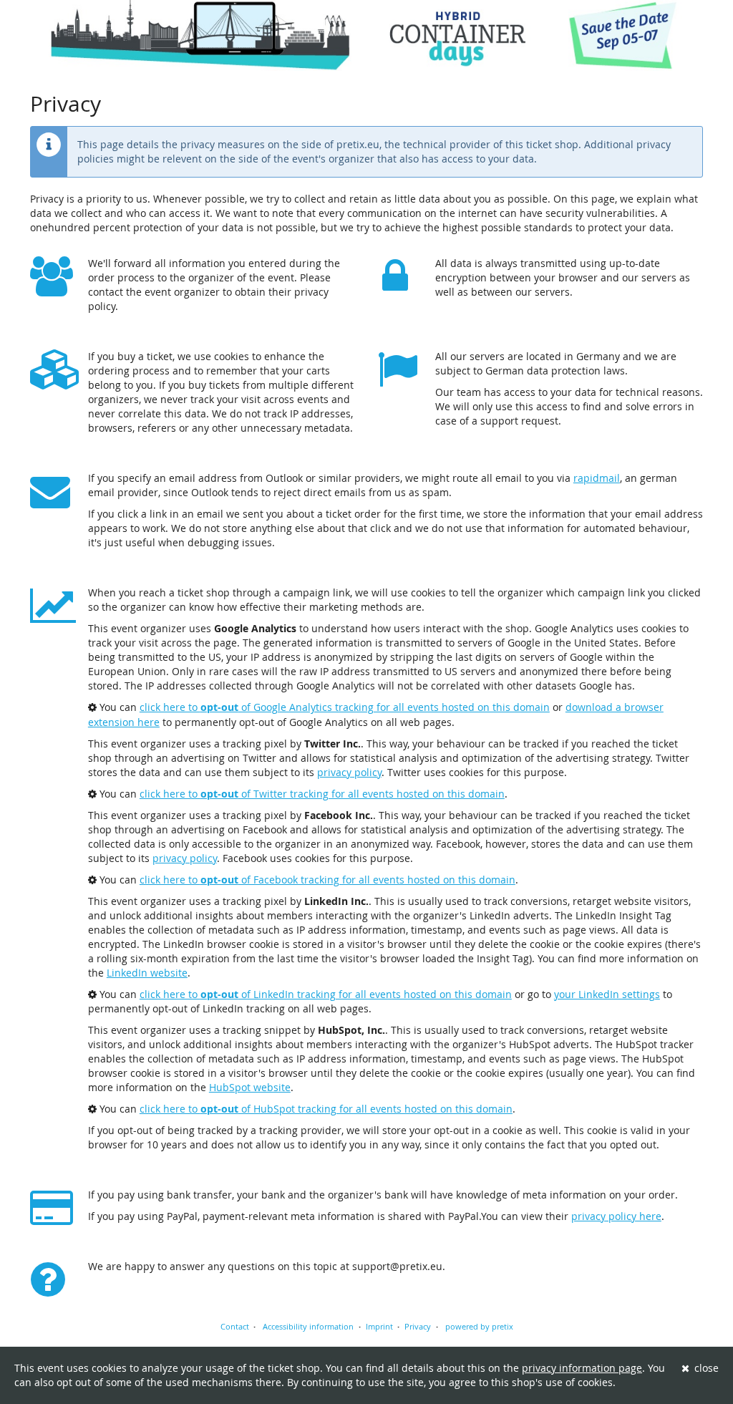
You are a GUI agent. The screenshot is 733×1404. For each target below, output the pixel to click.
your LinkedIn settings (607, 994)
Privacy (417, 1326)
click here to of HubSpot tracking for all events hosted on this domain (326, 1108)
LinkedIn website (147, 972)
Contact (234, 1326)
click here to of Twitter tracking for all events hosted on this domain (322, 793)
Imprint (379, 1326)
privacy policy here (616, 1216)
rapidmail (596, 478)
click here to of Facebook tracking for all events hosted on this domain (327, 879)
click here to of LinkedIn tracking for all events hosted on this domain (326, 994)
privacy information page (582, 1368)
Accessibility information (307, 1326)
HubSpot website (250, 1087)
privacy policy (349, 772)
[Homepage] (366, 35)
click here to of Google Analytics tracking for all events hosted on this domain (345, 707)
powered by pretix (479, 1326)
